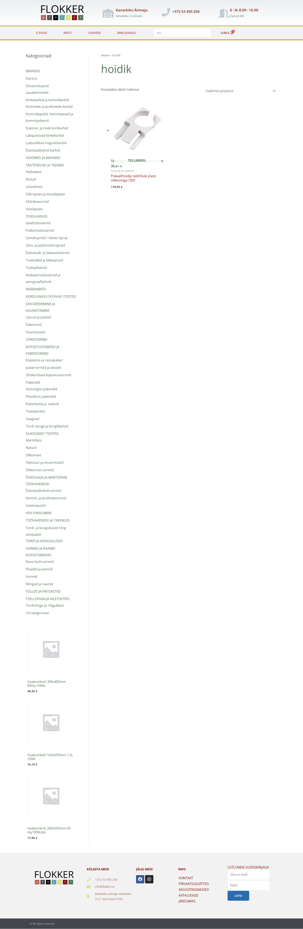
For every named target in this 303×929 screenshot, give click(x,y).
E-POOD (41, 33)
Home (105, 55)
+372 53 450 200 (186, 11)
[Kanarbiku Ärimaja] (108, 13)
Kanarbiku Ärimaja (132, 10)
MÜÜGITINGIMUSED (194, 889)
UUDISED (94, 33)
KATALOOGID (188, 895)
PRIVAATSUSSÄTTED (194, 884)
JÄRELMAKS (187, 901)
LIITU (238, 896)
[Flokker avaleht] (64, 13)
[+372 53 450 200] (166, 12)
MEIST (67, 33)
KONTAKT (186, 878)
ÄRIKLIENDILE (126, 33)
